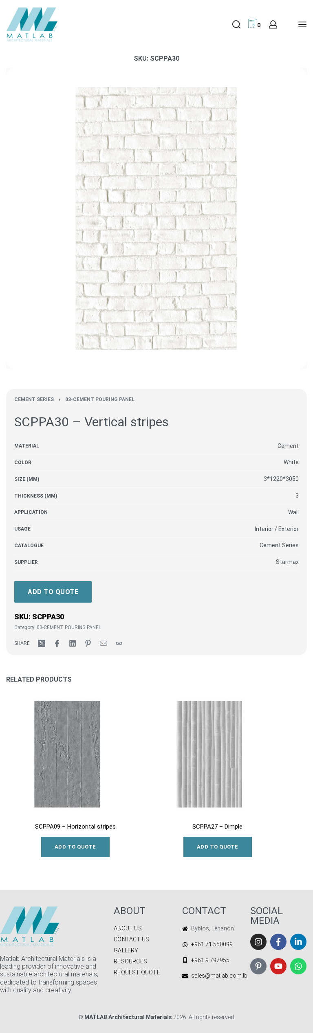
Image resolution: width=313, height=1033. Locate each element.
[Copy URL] (119, 643)
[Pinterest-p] (258, 966)
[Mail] (103, 643)
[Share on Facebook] (57, 643)
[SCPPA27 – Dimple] (217, 754)
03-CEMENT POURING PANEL (99, 399)
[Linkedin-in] (298, 942)
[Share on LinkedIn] (72, 643)
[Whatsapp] (298, 966)
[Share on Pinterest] (88, 643)
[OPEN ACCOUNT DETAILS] (273, 24)
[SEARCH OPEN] (236, 24)
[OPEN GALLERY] (156, 218)
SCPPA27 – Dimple (217, 826)
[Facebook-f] (278, 942)
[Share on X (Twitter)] (41, 643)
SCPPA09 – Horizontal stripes (75, 826)
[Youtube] (278, 966)
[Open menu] (302, 24)
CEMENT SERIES (34, 399)
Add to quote (53, 592)
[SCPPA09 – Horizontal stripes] (75, 754)
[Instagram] (258, 942)
